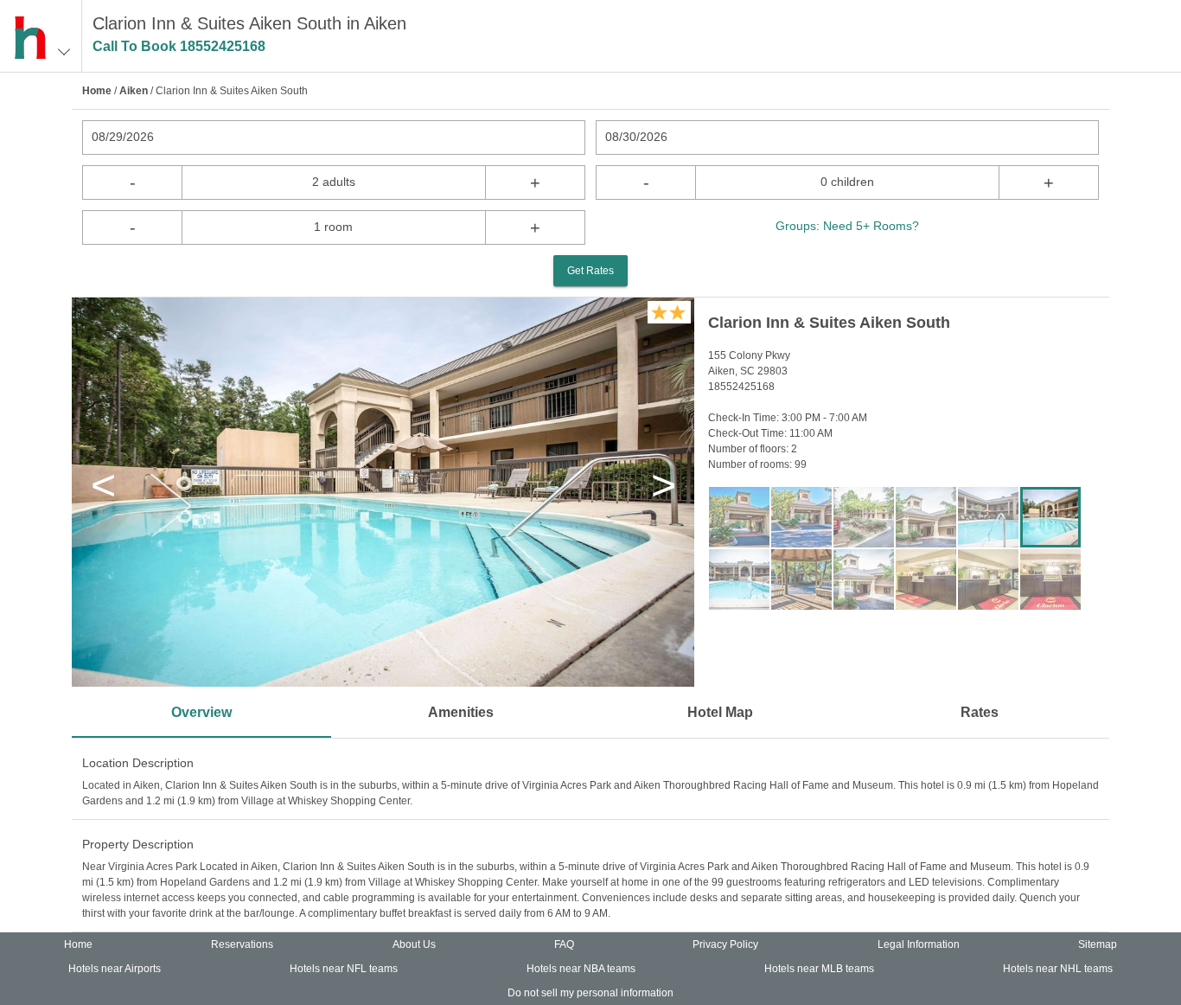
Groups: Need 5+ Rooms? (847, 226)
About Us (414, 944)
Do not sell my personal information (590, 993)
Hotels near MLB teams (819, 969)
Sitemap (1097, 944)
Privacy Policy (725, 944)
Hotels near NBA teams (581, 969)
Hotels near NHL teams (1058, 969)
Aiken (133, 91)
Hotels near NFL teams (344, 969)
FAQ (564, 944)
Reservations (242, 944)
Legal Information (919, 944)
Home (97, 91)
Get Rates (590, 271)
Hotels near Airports (114, 969)
